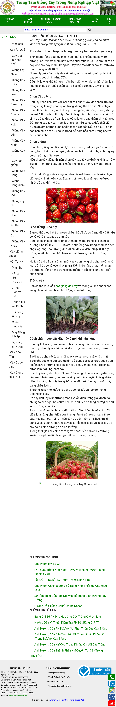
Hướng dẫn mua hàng (56, 673)
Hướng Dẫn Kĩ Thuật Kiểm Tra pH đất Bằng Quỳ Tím (67, 622)
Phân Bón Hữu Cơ (17, 277)
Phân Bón (18, 267)
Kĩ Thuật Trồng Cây (51, 21)
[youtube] (112, 703)
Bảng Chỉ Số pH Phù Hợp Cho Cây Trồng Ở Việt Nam (67, 616)
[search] (89, 29)
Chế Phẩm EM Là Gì (47, 563)
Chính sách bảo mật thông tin (59, 686)
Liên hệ (108, 21)
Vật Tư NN (16, 261)
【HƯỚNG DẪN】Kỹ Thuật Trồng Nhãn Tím (62, 580)
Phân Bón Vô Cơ (16, 292)
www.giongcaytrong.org (18, 695)
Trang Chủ (9, 21)
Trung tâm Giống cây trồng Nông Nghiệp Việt (66, 700)
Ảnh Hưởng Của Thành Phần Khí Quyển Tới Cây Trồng (68, 650)
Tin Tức (95, 21)
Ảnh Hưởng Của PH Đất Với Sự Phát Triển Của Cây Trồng (70, 628)
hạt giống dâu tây (67, 286)
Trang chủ (16, 44)
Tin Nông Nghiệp (75, 21)
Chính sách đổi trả (55, 682)
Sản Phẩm (28, 21)
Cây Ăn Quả (17, 49)
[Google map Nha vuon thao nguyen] (112, 690)
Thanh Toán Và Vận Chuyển (59, 677)
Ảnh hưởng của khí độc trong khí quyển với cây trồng (69, 644)
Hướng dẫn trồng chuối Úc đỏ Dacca (58, 606)
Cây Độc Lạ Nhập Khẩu (17, 60)
